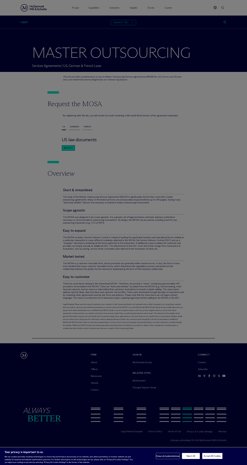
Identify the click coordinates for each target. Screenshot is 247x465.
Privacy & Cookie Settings (168, 456)
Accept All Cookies (212, 456)
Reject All (191, 456)
